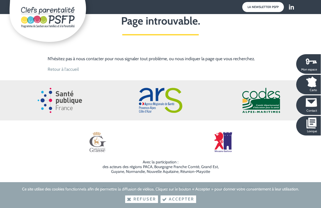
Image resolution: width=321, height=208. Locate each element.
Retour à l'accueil (63, 69)
